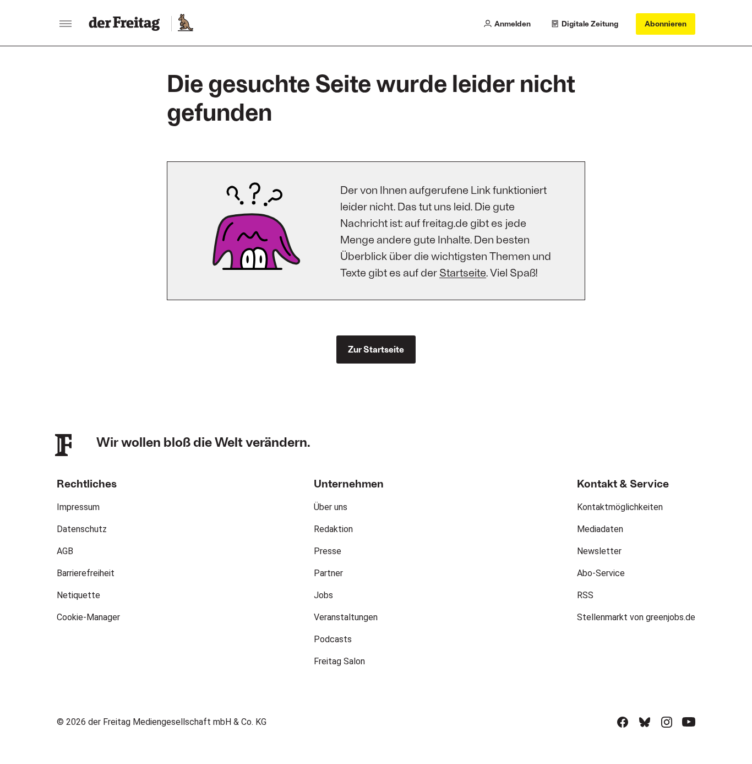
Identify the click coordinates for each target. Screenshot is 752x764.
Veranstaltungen (346, 617)
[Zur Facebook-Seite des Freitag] (622, 722)
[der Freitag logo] (127, 23)
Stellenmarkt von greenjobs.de (636, 617)
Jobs (323, 595)
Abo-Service (601, 573)
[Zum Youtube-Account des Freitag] (688, 722)
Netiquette (78, 595)
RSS (585, 595)
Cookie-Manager (88, 617)
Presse (327, 551)
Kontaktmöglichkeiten (620, 507)
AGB (65, 551)
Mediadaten (600, 529)
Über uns (330, 507)
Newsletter (599, 551)
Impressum (78, 507)
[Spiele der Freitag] (185, 23)
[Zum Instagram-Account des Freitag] (666, 722)
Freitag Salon (339, 661)
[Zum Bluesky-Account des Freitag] (644, 722)
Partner (328, 573)
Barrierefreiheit (86, 573)
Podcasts (333, 639)
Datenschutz (82, 529)
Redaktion (333, 529)
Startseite (462, 272)
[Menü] (65, 23)
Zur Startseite (376, 349)
